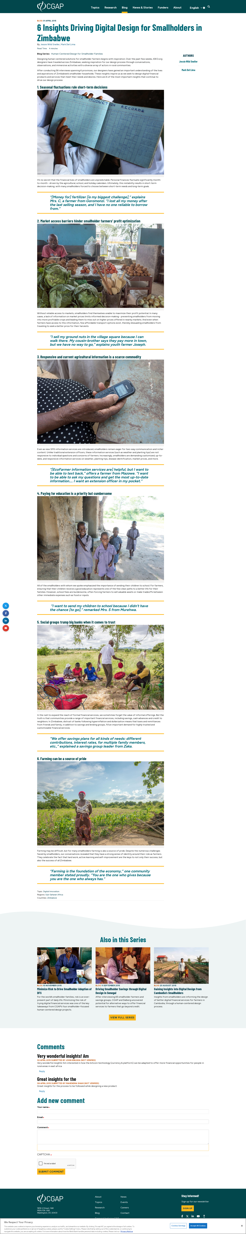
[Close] (242, 1226)
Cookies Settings (178, 1226)
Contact (125, 1213)
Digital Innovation (51, 891)
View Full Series (122, 1017)
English (194, 7)
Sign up (187, 1208)
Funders (163, 7)
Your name (42, 1107)
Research (110, 7)
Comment (42, 1127)
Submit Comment (51, 1171)
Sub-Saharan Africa (54, 894)
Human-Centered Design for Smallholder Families (77, 53)
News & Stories (143, 7)
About (177, 7)
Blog (124, 7)
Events (124, 1202)
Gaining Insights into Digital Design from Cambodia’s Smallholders (178, 991)
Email (40, 1117)
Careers (125, 1207)
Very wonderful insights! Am (63, 1056)
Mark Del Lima (68, 44)
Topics (95, 7)
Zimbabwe (52, 898)
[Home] (50, 6)
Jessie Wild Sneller (50, 44)
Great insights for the (56, 1079)
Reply (42, 1071)
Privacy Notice (127, 1231)
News (123, 1196)
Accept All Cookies (198, 1226)
